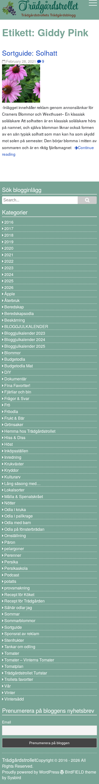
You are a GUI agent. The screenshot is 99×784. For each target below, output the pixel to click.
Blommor (12, 353)
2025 (8, 281)
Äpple (9, 294)
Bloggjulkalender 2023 (24, 333)
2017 (8, 228)
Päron (9, 542)
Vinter (9, 692)
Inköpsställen (16, 451)
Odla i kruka (15, 509)
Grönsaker (13, 424)
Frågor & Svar (16, 398)
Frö (7, 405)
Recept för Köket (19, 594)
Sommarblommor (19, 620)
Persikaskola (16, 568)
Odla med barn (17, 522)
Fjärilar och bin (17, 392)
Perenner (12, 555)
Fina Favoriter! (17, 385)
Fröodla (11, 411)
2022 (8, 261)
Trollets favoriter (18, 679)
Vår (7, 686)
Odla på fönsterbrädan (24, 529)
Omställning (15, 535)
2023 (8, 268)
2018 (8, 235)
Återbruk (12, 300)
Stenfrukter (14, 640)
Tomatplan (13, 666)
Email (6, 722)
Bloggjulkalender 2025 (24, 346)
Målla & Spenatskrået (23, 496)
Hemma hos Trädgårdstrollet (29, 431)
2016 (8, 222)
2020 (8, 248)
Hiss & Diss (14, 437)
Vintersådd (14, 699)
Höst (8, 444)
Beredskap (14, 307)
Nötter (9, 503)
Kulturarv (12, 477)
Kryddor (11, 470)
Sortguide (13, 627)
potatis (10, 581)
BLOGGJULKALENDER (26, 326)
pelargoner (14, 548)
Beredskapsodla (19, 313)
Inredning (12, 457)
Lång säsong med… (22, 483)
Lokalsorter (14, 490)
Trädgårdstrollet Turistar (25, 673)
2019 (8, 242)
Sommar (12, 614)
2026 (8, 287)
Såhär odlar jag (18, 607)
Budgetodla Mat (18, 366)
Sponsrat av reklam (21, 633)
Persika (11, 562)
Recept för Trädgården (24, 601)
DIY (7, 372)
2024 (8, 274)
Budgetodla (14, 359)
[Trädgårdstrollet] (40, 15)
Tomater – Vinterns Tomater (29, 660)
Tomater (11, 653)
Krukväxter (14, 464)
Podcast (11, 575)
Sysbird (14, 777)
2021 (8, 255)
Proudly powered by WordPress (30, 772)
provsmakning (17, 588)
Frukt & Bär (14, 418)
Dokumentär (15, 379)
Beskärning (14, 320)
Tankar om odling (19, 646)
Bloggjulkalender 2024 (24, 339)
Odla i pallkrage (18, 516)
